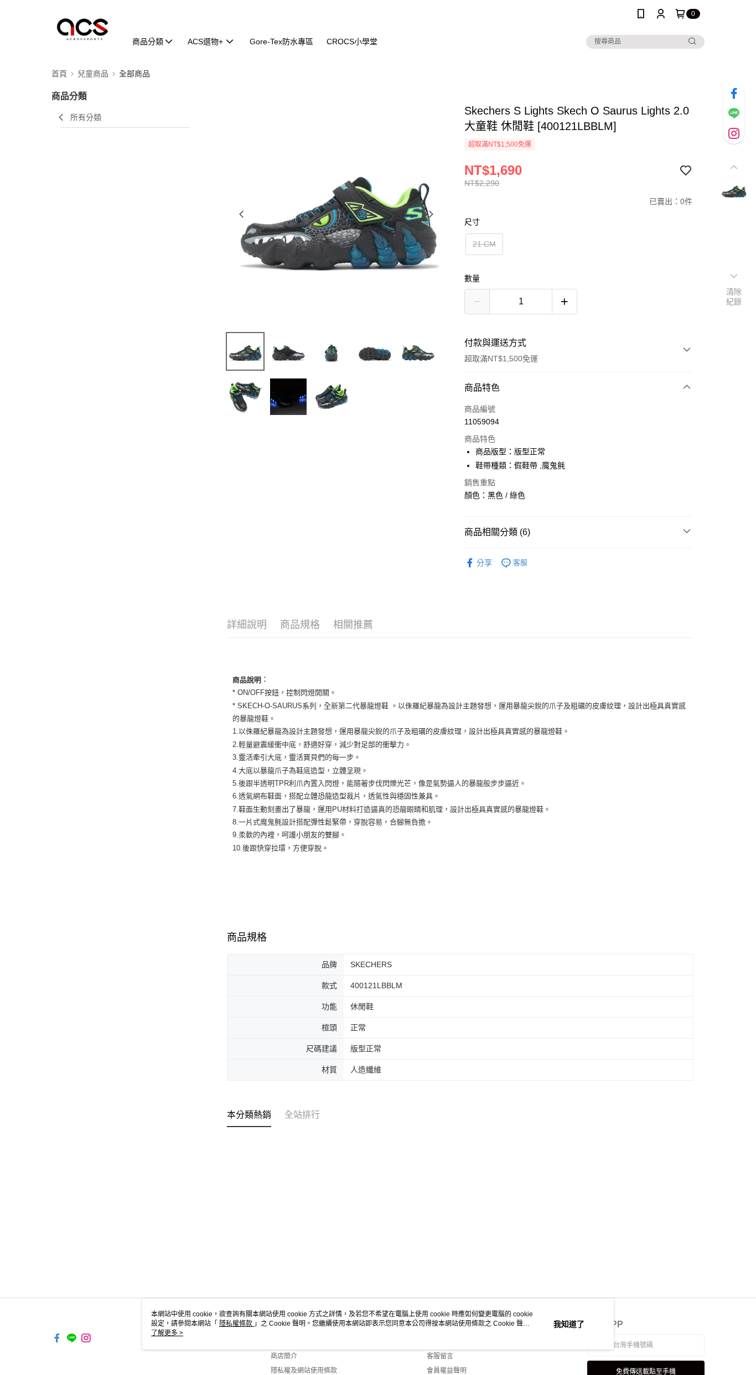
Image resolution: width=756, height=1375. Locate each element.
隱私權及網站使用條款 (304, 1370)
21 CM (484, 244)
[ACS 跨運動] (82, 29)
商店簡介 (284, 1356)
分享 (484, 562)
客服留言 (440, 1356)
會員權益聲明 (447, 1370)
